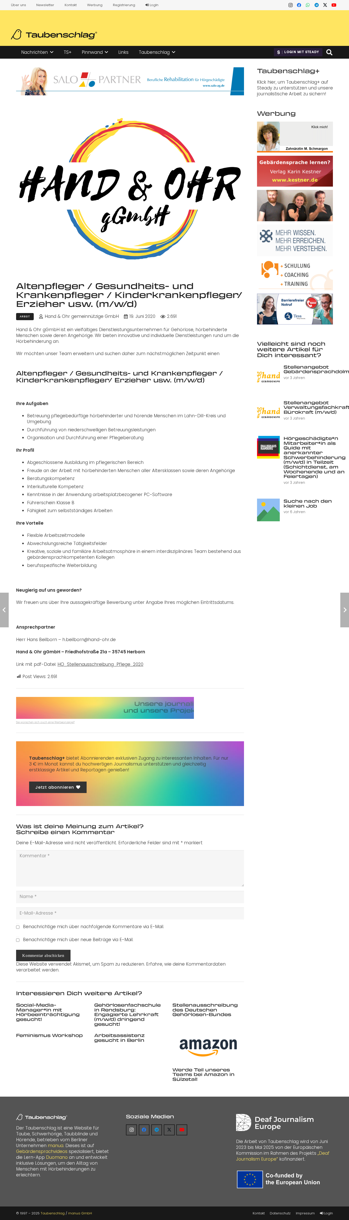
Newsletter (45, 5)
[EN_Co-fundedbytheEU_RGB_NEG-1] (279, 1179)
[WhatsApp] (308, 5)
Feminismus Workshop (49, 1035)
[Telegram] (316, 5)
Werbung (94, 5)
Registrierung (124, 5)
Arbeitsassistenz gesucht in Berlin (119, 1037)
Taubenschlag (53, 1213)
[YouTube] (334, 5)
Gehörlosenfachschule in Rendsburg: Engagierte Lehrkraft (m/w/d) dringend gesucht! (127, 1014)
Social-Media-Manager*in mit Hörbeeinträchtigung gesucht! (48, 1012)
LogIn (153, 5)
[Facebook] (299, 5)
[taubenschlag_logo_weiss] (41, 1117)
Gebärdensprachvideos (41, 1151)
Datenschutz (280, 1213)
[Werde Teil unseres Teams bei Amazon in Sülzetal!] (208, 1048)
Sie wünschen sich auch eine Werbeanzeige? (45, 722)
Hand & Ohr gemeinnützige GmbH (82, 316)
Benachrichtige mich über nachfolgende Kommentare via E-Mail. (93, 927)
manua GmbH (80, 1213)
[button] (51, 52)
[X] (325, 5)
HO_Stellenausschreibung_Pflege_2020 (100, 664)
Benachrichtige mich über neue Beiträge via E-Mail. (78, 940)
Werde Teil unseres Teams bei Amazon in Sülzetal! (203, 1074)
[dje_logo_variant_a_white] (274, 1122)
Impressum (305, 1213)
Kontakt (71, 5)
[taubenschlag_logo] (54, 34)
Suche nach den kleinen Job (308, 503)
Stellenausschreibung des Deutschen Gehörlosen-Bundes (205, 1009)
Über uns (18, 5)
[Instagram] (290, 5)
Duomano (57, 1157)
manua (55, 1146)
